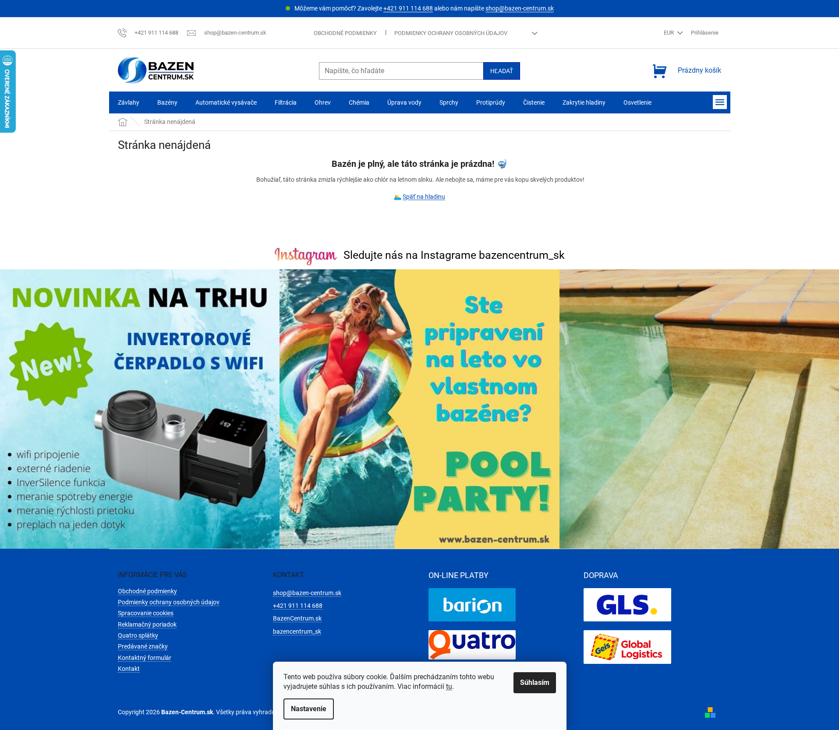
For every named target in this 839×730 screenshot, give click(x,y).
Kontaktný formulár (144, 657)
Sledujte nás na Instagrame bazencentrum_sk (454, 255)
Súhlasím (534, 682)
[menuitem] (128, 103)
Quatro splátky (138, 635)
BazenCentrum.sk (297, 618)
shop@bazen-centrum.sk (519, 8)
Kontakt (129, 668)
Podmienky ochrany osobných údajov (450, 33)
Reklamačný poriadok (147, 624)
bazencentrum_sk (297, 631)
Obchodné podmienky (345, 33)
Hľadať (501, 70)
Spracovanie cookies (145, 613)
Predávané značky (143, 646)
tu (449, 686)
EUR (669, 32)
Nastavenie (308, 709)
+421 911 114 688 (408, 8)
